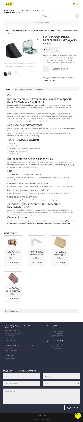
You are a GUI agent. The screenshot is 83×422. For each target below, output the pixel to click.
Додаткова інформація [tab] (23, 89)
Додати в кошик (61, 68)
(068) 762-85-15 (27, 10)
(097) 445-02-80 (38, 10)
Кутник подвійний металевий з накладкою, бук (52, 221)
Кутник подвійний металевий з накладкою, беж (53, 223)
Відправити (72, 407)
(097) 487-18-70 (17, 12)
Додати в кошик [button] (13, 263)
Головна (7, 30)
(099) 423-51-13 (16, 10)
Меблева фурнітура (19, 30)
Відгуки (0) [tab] (40, 89)
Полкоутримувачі (33, 30)
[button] (37, 39)
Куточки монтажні (47, 30)
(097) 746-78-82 (10, 359)
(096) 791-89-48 (10, 338)
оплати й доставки (38, 215)
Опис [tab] (8, 89)
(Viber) (17, 331)
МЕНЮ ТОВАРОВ (43, 23)
